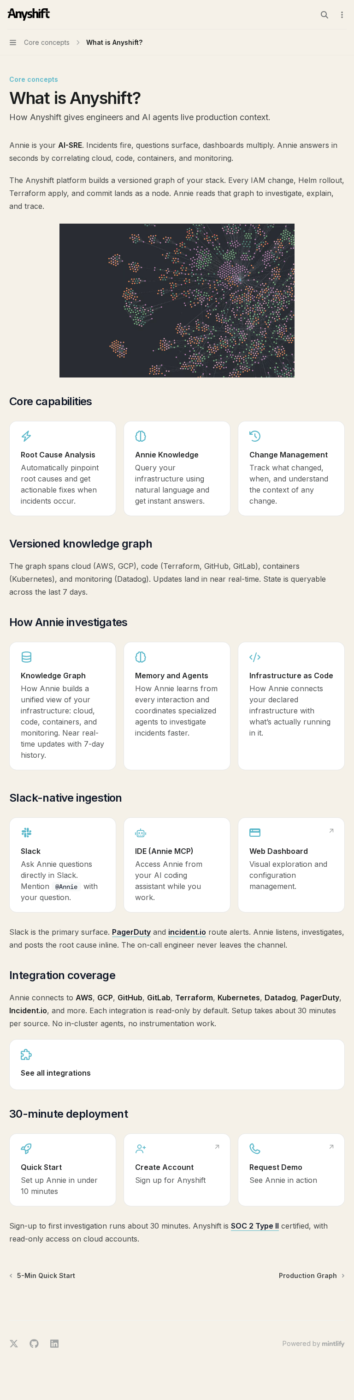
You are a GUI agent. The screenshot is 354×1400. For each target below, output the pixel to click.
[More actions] (342, 14)
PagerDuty (131, 932)
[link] (62, 468)
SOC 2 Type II (255, 1225)
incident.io (187, 932)
